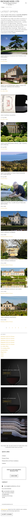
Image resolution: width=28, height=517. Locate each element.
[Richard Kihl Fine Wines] (10, 3)
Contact (4, 456)
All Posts (3, 334)
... (21, 327)
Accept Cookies (7, 514)
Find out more (4, 509)
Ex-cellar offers (4, 91)
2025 (2, 354)
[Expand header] (26, 3)
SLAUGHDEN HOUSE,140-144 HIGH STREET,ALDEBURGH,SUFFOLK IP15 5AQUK (8, 494)
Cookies (4, 463)
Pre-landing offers (5, 348)
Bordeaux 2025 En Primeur (7, 236)
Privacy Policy (5, 458)
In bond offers (4, 61)
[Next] (26, 327)
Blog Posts (3, 352)
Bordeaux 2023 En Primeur (7, 344)
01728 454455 (7, 488)
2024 (2, 356)
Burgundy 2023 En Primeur (7, 342)
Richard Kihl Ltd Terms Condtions (10, 461)
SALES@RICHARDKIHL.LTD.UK (12, 486)
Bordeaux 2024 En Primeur (7, 340)
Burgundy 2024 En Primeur (7, 338)
